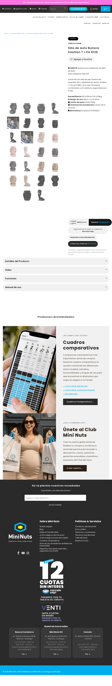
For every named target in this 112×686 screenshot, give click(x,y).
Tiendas (43, 9)
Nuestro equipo (46, 526)
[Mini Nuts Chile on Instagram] (28, 553)
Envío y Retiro (80, 529)
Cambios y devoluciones (85, 526)
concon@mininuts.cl (87, 647)
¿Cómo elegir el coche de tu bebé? (54, 538)
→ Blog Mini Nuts (70, 394)
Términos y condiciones (85, 532)
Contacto (7, 9)
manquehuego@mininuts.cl (56, 647)
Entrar (95, 9)
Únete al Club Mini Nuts (49, 532)
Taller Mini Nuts (81, 538)
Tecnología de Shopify (50, 671)
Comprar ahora (98, 207)
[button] (81, 59)
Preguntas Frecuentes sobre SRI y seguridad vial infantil (53, 550)
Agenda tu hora (21, 9)
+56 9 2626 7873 (88, 649)
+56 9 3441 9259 (56, 649)
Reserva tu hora (81, 540)
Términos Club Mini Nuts (85, 535)
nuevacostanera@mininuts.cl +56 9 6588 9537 (24, 648)
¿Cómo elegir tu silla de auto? (52, 535)
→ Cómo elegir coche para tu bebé (79, 390)
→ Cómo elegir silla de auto (75, 386)
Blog (41, 529)
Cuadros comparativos (50, 540)
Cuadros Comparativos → (80, 401)
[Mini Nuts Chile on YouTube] (23, 553)
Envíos (33, 9)
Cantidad (73, 151)
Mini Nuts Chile (15, 671)
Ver (23, 654)
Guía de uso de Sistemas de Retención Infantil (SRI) (56, 544)
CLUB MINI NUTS (78, 9)
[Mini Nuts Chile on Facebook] (18, 553)
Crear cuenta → (75, 468)
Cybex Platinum (74, 43)
